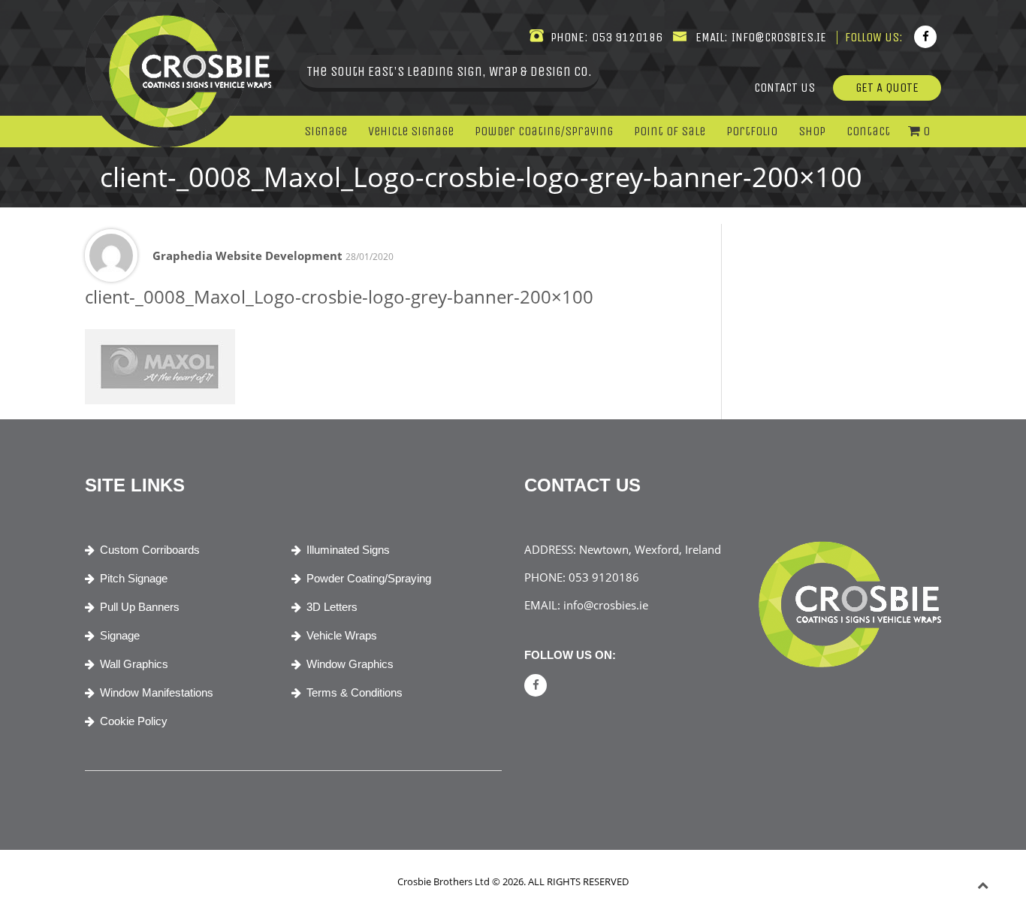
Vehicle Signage (411, 131)
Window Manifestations (156, 692)
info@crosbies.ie (777, 37)
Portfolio (751, 131)
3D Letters (332, 606)
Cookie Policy (133, 721)
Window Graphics (350, 664)
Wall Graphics (134, 664)
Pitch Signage (133, 578)
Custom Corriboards (150, 549)
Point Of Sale (669, 131)
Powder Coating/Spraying (544, 131)
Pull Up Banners (140, 606)
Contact (868, 131)
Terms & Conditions (354, 692)
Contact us (784, 87)
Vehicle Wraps (341, 635)
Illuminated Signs (348, 549)
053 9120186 (625, 37)
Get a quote (887, 87)
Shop (811, 131)
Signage (325, 131)
